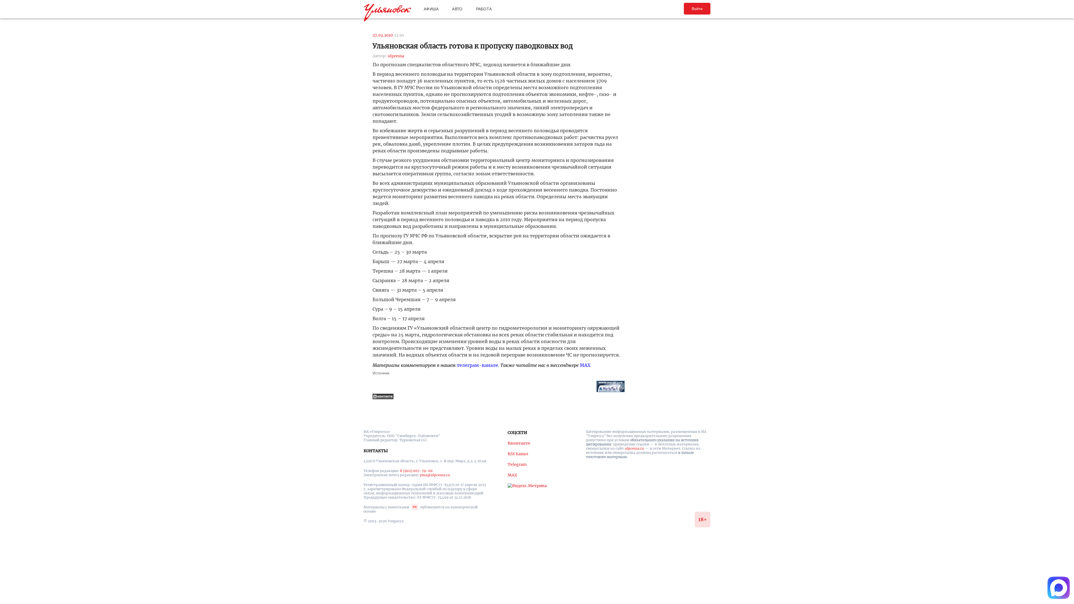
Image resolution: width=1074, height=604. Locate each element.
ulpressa (396, 55)
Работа (484, 9)
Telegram (517, 464)
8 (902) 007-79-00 (416, 471)
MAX (585, 365)
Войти (697, 8)
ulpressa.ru (634, 448)
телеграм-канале (477, 365)
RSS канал (518, 453)
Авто (457, 9)
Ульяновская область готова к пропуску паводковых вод (473, 46)
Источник (381, 373)
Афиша (431, 9)
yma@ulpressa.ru (435, 475)
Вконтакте (519, 443)
